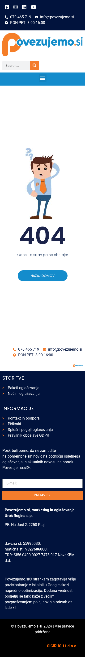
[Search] (34, 65)
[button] (43, 78)
